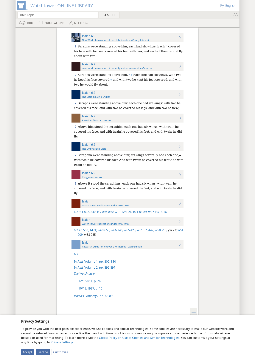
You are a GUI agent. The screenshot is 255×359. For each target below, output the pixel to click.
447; (151, 230)
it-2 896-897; (105, 212)
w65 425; (129, 230)
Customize (60, 352)
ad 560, (84, 230)
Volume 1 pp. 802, (92, 261)
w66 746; (116, 230)
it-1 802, (84, 212)
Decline (43, 352)
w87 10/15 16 (157, 212)
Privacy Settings (62, 342)
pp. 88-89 (93, 296)
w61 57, (142, 230)
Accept (27, 352)
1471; (93, 230)
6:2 (76, 212)
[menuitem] (235, 15)
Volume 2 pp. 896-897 (94, 267)
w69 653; (103, 230)
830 (113, 261)
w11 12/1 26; (123, 212)
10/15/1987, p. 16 (90, 288)
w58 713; (160, 230)
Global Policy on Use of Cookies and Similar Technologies (139, 338)
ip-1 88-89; (139, 212)
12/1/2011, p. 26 (89, 281)
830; (93, 212)
